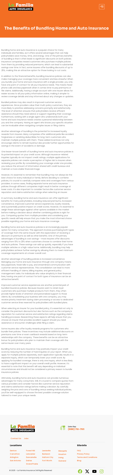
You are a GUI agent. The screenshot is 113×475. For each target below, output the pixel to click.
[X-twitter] (87, 471)
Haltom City (47, 457)
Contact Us (16, 438)
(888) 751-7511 (76, 429)
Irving (60, 457)
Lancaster (30, 454)
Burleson (46, 454)
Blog (79, 460)
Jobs (26, 438)
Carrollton (15, 454)
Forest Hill (30, 450)
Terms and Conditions (87, 457)
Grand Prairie (32, 464)
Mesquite (62, 451)
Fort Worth (47, 460)
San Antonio (15, 460)
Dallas (29, 460)
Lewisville (46, 450)
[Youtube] (94, 471)
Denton (13, 450)
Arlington (14, 457)
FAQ (79, 450)
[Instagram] (101, 471)
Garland (62, 461)
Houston (62, 454)
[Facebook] (80, 471)
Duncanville (31, 457)
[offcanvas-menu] (102, 6)
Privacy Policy (83, 454)
